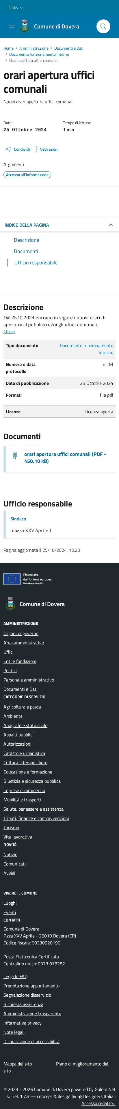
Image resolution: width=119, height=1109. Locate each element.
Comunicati (14, 863)
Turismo (11, 827)
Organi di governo (20, 633)
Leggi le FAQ (15, 976)
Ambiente (13, 716)
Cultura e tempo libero (25, 762)
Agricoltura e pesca (22, 706)
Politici (10, 670)
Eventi (9, 912)
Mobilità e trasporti (22, 799)
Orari (9, 331)
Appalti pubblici (18, 734)
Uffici (8, 651)
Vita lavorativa (17, 836)
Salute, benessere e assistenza (33, 808)
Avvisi (9, 873)
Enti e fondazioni (19, 661)
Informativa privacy (22, 1022)
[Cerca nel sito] (103, 26)
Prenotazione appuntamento (31, 985)
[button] (16, 7)
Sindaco (18, 518)
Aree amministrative (23, 642)
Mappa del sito (17, 1063)
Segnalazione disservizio (27, 994)
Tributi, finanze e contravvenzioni (36, 818)
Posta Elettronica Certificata (31, 956)
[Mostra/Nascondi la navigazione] (11, 25)
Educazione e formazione (27, 771)
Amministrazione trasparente (32, 1013)
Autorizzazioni (17, 743)
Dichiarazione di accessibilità (31, 1041)
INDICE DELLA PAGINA (27, 224)
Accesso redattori (98, 1103)
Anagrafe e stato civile (25, 725)
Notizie (10, 854)
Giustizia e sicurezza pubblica (32, 781)
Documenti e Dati (20, 689)
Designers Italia (98, 1096)
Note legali (14, 1032)
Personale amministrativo (28, 679)
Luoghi (10, 902)
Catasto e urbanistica (24, 753)
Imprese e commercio (24, 790)
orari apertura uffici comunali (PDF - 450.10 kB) (65, 458)
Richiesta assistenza (23, 1004)
